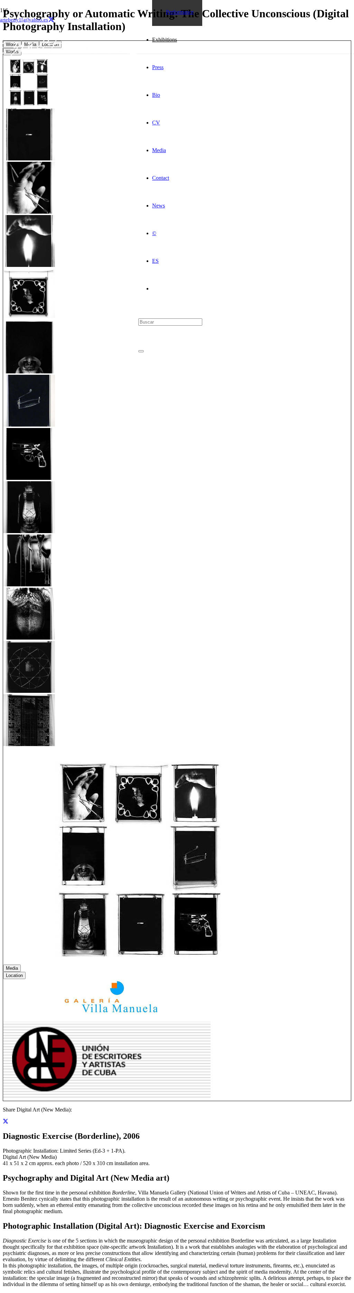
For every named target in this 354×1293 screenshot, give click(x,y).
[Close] (141, 351)
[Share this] (5, 1121)
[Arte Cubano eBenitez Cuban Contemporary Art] (69, 63)
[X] (51, 19)
